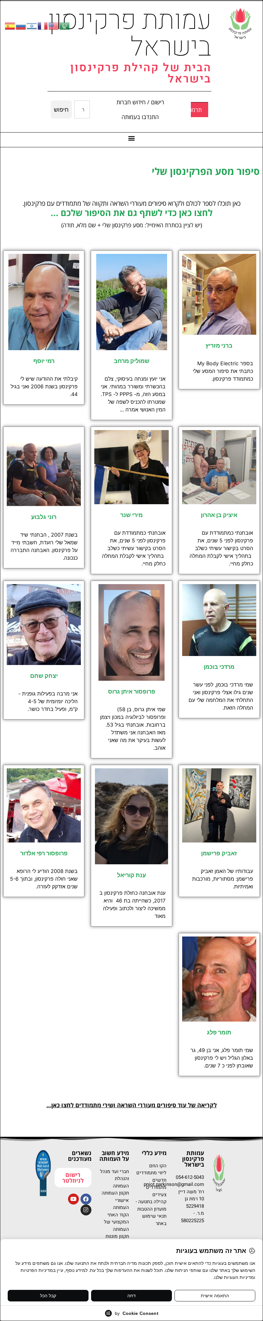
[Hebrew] (32, 25)
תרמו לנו (192, 110)
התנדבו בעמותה (140, 117)
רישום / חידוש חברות (140, 102)
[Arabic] (64, 25)
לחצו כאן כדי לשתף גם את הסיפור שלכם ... (132, 213)
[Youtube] (73, 1199)
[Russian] (21, 25)
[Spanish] (10, 25)
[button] (131, 138)
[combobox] (82, 109)
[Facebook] (86, 1199)
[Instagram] (86, 1209)
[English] (53, 25)
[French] (43, 25)
